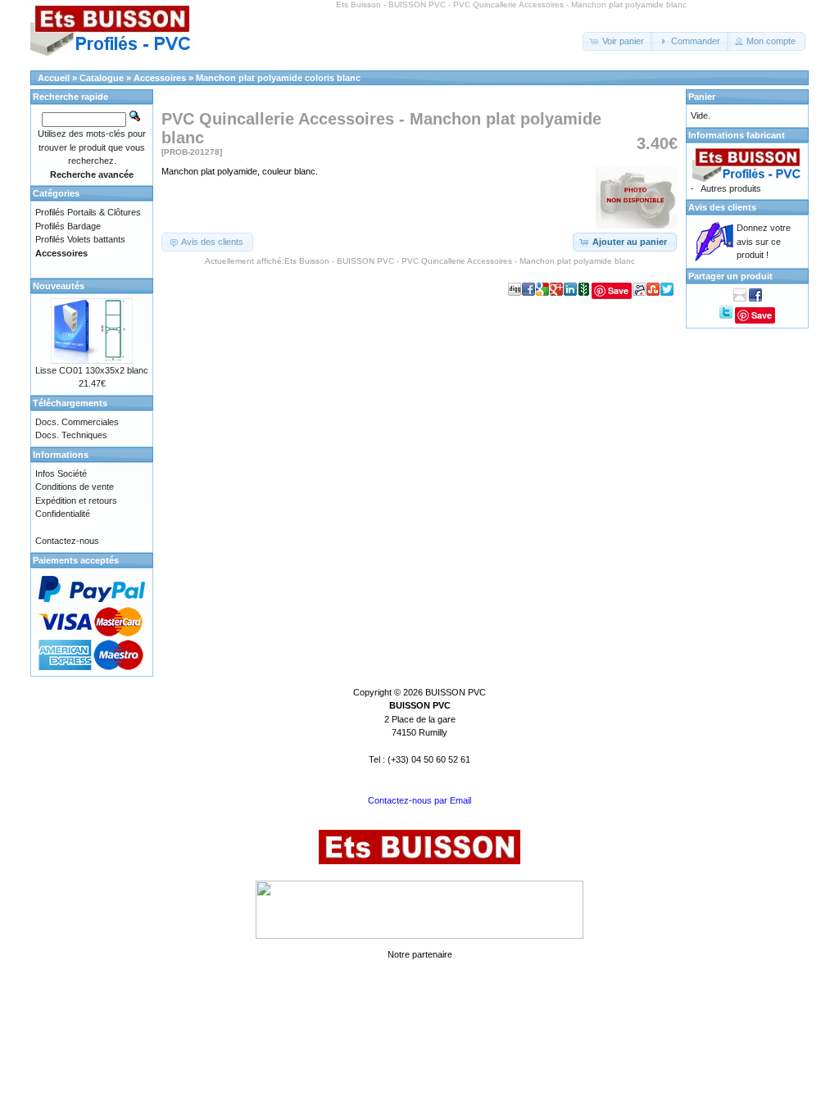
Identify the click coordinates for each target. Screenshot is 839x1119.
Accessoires (160, 78)
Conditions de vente (74, 487)
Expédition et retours (76, 500)
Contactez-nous (67, 541)
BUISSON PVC (455, 692)
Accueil (54, 78)
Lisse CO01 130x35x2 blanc (91, 370)
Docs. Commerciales (77, 422)
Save (618, 290)
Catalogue (101, 78)
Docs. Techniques (71, 435)
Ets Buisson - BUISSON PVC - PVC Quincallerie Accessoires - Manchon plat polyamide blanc (459, 260)
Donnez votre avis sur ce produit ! (764, 241)
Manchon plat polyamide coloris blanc (278, 78)
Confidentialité (62, 514)
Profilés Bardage (68, 226)
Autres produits (731, 188)
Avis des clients (722, 207)
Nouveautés (58, 286)
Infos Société (61, 473)
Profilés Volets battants (80, 239)
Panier (701, 97)
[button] (618, 41)
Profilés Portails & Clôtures (88, 212)
